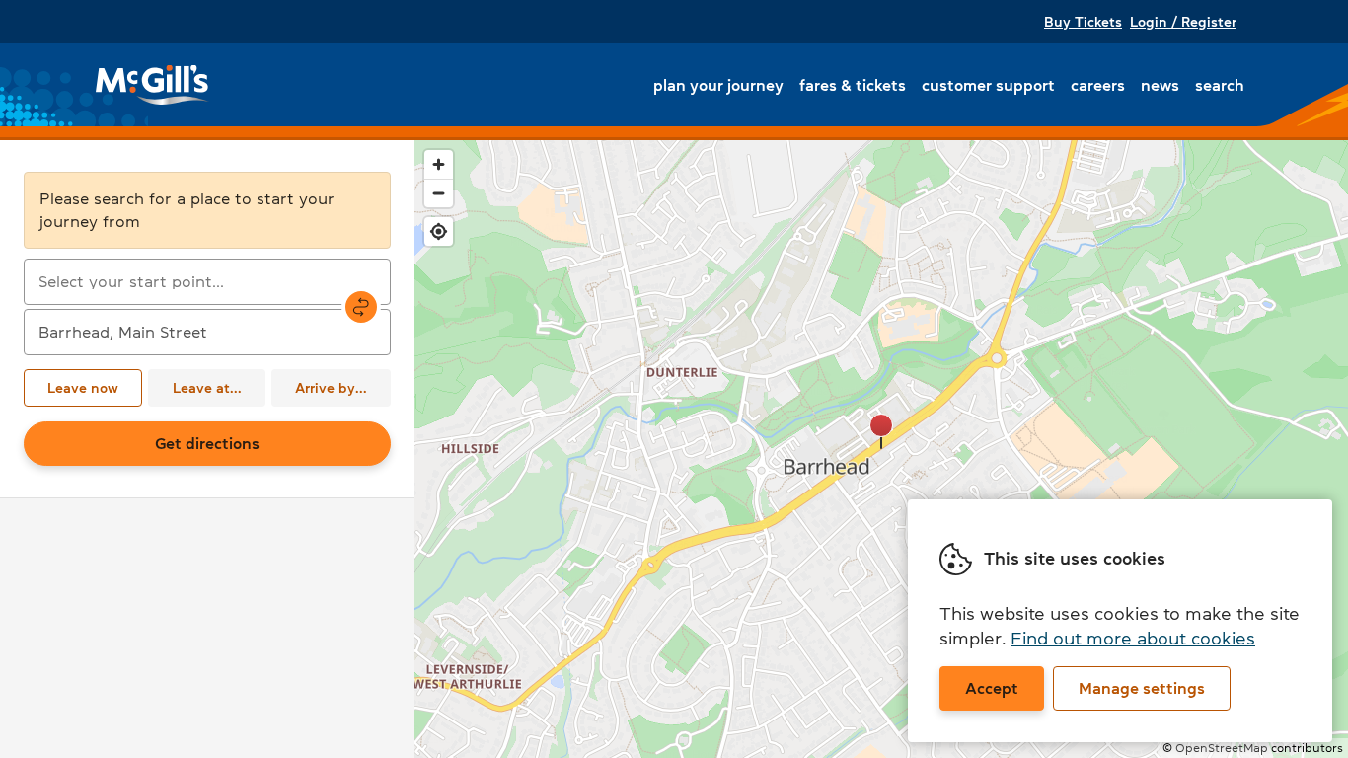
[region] (881, 449)
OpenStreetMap (1221, 748)
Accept (991, 688)
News (1160, 85)
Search (1219, 85)
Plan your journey (718, 85)
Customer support (988, 85)
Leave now (82, 388)
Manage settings (1142, 688)
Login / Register (1183, 22)
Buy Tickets (1083, 22)
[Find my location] (438, 231)
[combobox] (207, 282)
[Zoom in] (438, 164)
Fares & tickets (852, 85)
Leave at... (207, 388)
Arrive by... (331, 388)
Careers (1098, 85)
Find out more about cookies (1133, 638)
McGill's (153, 85)
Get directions (207, 443)
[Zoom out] (438, 193)
